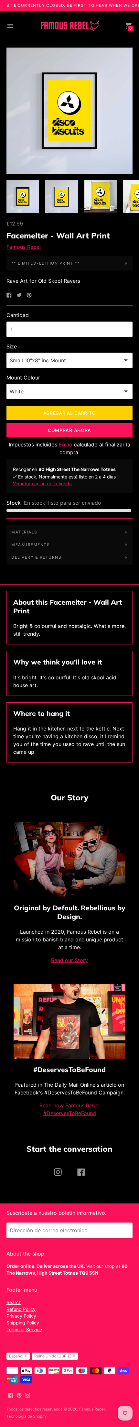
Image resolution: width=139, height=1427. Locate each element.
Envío (65, 444)
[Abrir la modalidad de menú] (10, 26)
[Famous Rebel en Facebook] (10, 1394)
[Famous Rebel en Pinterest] (19, 1394)
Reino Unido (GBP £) (52, 1356)
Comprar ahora (69, 430)
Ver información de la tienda (42, 483)
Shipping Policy (22, 1322)
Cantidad (17, 315)
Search (13, 1302)
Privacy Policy (21, 1316)
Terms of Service (24, 1329)
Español (16, 1356)
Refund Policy (21, 1309)
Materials (24, 532)
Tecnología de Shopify (26, 1416)
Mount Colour (23, 377)
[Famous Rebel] (69, 26)
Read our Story (69, 960)
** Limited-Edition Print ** (45, 263)
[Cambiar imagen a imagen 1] (22, 196)
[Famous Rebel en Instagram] (27, 1394)
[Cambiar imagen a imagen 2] (61, 196)
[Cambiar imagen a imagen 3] (100, 196)
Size (11, 346)
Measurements (30, 544)
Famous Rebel (23, 247)
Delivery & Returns (36, 557)
